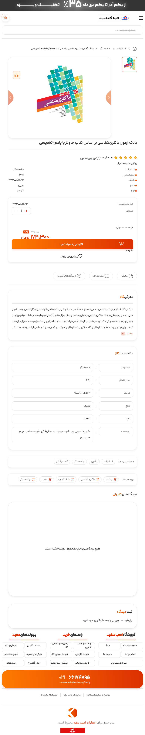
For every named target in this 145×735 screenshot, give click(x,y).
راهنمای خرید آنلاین (84, 645)
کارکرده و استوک (33, 654)
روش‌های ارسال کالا (60, 645)
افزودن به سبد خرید (71, 244)
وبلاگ (107, 646)
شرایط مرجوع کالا (59, 654)
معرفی (124, 276)
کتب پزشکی (62, 462)
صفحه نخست (130, 646)
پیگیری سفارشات (59, 663)
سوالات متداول (119, 663)
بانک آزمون (63, 479)
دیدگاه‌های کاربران (66, 276)
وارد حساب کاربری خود (100, 620)
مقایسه (105, 157)
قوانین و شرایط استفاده (98, 695)
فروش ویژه (11, 646)
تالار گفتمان (34, 663)
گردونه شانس (11, 654)
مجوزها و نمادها (72, 695)
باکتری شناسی (88, 479)
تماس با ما (130, 654)
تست (44, 479)
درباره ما (107, 654)
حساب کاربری (33, 646)
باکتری (94, 462)
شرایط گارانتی (82, 654)
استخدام (10, 663)
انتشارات (121, 49)
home (135, 49)
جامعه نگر (105, 49)
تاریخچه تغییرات (49, 695)
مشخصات (98, 276)
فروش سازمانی (82, 663)
